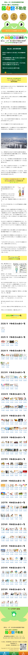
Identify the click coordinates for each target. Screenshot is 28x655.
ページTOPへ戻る (14, 609)
